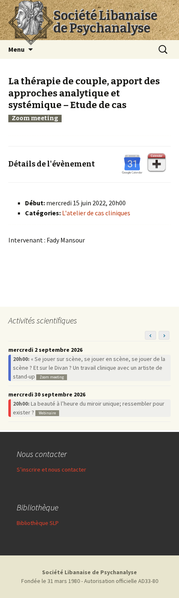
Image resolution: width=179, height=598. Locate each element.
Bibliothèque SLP (38, 523)
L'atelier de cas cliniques (96, 213)
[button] (164, 335)
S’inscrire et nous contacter (51, 469)
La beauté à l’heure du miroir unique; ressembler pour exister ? (88, 408)
